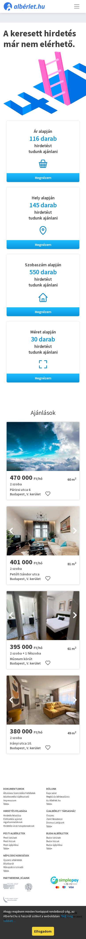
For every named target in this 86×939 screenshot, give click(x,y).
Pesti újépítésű (11, 845)
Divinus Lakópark (55, 822)
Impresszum (9, 800)
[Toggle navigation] (77, 6)
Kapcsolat (51, 793)
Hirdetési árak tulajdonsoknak (18, 825)
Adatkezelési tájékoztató (16, 796)
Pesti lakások (10, 837)
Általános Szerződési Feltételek (19, 793)
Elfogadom (43, 931)
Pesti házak (9, 841)
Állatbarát (8, 863)
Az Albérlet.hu (53, 800)
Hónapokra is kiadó (13, 867)
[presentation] (11, 531)
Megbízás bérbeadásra (57, 796)
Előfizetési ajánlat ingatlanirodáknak (12, 820)
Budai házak (52, 841)
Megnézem (43, 177)
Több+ (6, 804)
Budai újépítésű (54, 845)
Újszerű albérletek (12, 860)
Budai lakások (53, 837)
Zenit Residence (54, 819)
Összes (50, 815)
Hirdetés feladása (12, 815)
